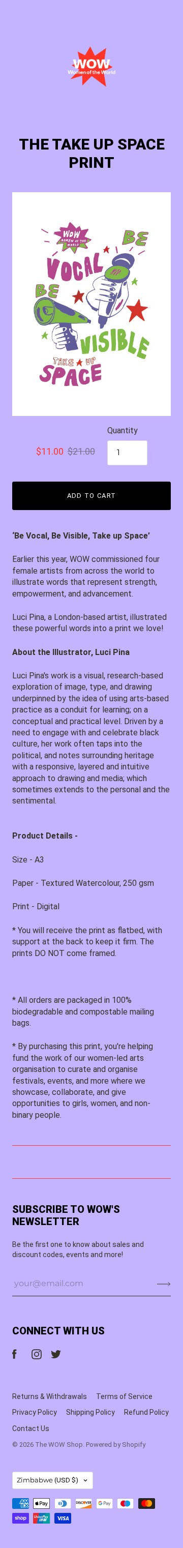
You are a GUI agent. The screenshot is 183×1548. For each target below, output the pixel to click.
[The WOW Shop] (91, 67)
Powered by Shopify (115, 1444)
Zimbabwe (47, 1480)
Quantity (122, 430)
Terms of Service (124, 1396)
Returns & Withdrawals (49, 1396)
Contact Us (30, 1428)
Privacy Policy (34, 1412)
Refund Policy (146, 1412)
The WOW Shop (59, 1444)
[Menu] (18, 15)
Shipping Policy (90, 1412)
